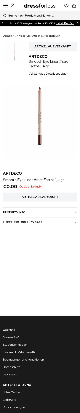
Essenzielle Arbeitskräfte (19, 352)
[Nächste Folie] (78, 23)
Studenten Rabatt (15, 345)
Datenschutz (11, 367)
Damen (7, 35)
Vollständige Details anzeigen (48, 74)
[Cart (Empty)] (74, 5)
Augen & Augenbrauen (46, 35)
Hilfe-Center (11, 392)
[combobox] (40, 15)
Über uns (9, 330)
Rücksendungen (14, 407)
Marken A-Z (11, 337)
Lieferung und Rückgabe (22, 222)
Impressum (10, 374)
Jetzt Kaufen (65, 23)
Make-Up (24, 35)
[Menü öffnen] (5, 6)
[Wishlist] (66, 5)
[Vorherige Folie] (2, 23)
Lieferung (9, 400)
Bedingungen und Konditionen (23, 359)
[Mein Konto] (12, 5)
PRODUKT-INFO (14, 212)
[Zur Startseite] (39, 5)
